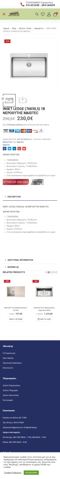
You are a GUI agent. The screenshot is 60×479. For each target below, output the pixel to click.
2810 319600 (18, 422)
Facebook (4, 148)
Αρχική (6, 28)
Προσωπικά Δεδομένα (12, 363)
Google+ (19, 148)
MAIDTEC (20, 142)
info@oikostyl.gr (30, 427)
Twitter (9, 148)
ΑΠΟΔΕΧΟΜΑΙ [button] (31, 473)
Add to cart (17, 319)
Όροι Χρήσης (8, 358)
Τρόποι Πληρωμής (10, 390)
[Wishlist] (43, 14)
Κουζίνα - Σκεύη (25, 28)
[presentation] (6, 65)
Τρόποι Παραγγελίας (11, 385)
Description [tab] (14, 197)
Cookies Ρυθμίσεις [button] (13, 472)
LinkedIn (14, 148)
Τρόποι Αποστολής (11, 395)
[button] (46, 272)
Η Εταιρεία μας (9, 353)
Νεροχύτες (38, 28)
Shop (14, 28)
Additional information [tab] (20, 260)
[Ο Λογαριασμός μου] (49, 14)
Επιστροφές (8, 400)
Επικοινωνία (8, 368)
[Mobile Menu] (5, 14)
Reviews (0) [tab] (13, 267)
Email (24, 148)
